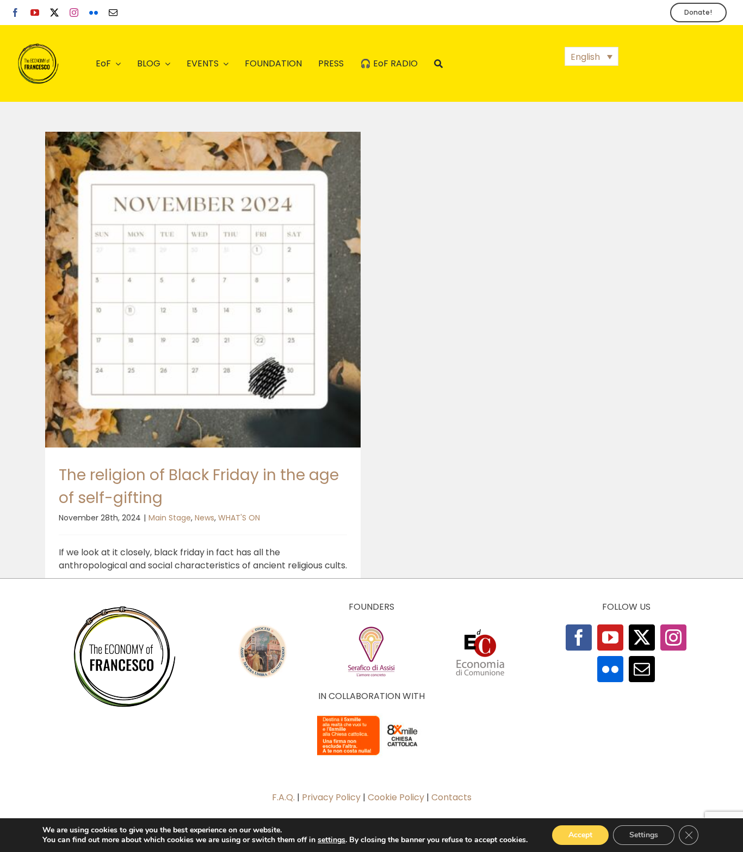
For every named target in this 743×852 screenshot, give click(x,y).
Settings (643, 835)
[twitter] (54, 12)
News (204, 517)
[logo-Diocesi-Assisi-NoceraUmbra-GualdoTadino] (263, 628)
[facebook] (15, 12)
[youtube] (34, 12)
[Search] (438, 63)
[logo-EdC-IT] (480, 628)
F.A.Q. (283, 797)
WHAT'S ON (239, 517)
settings (331, 840)
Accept (580, 835)
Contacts (451, 797)
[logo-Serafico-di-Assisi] (371, 628)
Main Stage (169, 517)
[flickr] (93, 12)
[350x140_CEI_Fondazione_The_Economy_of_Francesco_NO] (371, 718)
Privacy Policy (331, 797)
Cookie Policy (396, 797)
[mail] (113, 12)
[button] (591, 56)
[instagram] (74, 12)
